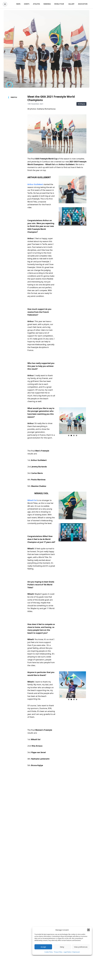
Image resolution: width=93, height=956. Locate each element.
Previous (62, 420)
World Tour (59, 4)
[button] (88, 930)
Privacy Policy (58, 952)
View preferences (80, 947)
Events (26, 4)
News (18, 4)
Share (82, 104)
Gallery (71, 4)
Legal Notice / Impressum (72, 952)
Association (82, 4)
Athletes (36, 4)
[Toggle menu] (5, 4)
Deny (62, 947)
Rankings (47, 4)
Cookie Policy (48, 952)
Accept (43, 947)
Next (82, 420)
